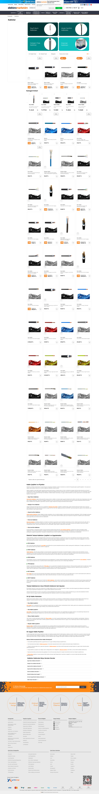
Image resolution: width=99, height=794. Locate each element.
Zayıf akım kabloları (31, 499)
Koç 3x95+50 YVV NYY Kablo (50, 205)
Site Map (40, 742)
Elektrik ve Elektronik (28, 13)
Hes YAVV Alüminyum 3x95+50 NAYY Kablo (67, 372)
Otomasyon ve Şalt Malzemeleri (20, 12)
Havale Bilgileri (41, 734)
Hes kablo (29, 611)
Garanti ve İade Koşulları (43, 728)
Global (72, 762)
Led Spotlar (25, 744)
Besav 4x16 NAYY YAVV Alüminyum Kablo (49, 84)
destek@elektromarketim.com (75, 727)
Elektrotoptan (27, 4)
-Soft (42, 792)
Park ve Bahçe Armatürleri (34, 772)
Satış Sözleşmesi (41, 738)
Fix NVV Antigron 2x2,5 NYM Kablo (66, 84)
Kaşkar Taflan (53, 770)
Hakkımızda (10, 4)
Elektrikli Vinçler (11, 756)
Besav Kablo (30, 82)
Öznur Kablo (73, 758)
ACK (51, 764)
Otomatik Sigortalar (27, 728)
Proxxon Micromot (54, 772)
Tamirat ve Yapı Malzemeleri (76, 13)
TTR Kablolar (10, 772)
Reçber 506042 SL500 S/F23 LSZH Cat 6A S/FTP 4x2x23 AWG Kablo (51, 173)
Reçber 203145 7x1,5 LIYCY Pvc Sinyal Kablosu (66, 472)
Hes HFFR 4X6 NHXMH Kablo (83, 338)
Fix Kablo (62, 82)
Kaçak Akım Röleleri (27, 726)
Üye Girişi (69, 7)
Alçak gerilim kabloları (32, 514)
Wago (72, 772)
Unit (51, 758)
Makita (51, 756)
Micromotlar (31, 768)
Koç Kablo (79, 171)
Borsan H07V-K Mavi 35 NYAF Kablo (66, 140)
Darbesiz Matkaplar (27, 730)
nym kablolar (83, 559)
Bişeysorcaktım (63, 649)
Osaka (72, 756)
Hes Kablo (46, 304)
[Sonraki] (90, 102)
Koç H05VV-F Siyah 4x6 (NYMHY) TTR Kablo (33, 273)
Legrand (72, 766)
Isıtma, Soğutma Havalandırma (84, 13)
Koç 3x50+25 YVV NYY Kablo (83, 272)
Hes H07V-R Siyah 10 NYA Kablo (66, 306)
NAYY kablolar (50, 580)
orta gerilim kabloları (66, 529)
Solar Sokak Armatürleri (13, 766)
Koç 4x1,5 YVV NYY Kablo (33, 239)
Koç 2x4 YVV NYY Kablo (49, 239)
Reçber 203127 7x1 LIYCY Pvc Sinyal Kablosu (83, 472)
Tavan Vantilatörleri (12, 762)
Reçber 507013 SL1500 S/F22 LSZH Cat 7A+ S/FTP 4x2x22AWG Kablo (67, 405)
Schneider (52, 754)
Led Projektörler (31, 756)
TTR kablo (46, 566)
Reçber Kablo (47, 171)
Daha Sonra (51, 8)
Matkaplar (62, 12)
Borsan (45, 138)
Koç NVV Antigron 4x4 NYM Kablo (50, 273)
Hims (51, 762)
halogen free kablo (53, 506)
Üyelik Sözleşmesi (42, 740)
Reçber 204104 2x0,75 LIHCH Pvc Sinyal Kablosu (50, 438)
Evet (59, 8)
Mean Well (73, 754)
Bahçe (9, 745)
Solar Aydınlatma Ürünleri (29, 738)
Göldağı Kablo (31, 138)
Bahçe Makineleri (27, 734)
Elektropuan (41, 724)
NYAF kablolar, (30, 551)
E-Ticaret (45, 792)
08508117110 (71, 724)
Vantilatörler (26, 742)
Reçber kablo (30, 625)
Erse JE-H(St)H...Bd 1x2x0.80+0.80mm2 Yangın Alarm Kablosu (83, 140)
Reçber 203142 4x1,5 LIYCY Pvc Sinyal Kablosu (83, 405)
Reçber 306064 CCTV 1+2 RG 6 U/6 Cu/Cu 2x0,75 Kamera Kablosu (83, 438)
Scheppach (52, 768)
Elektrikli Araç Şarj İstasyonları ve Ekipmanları (36, 12)
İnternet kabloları (31, 522)
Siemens (72, 760)
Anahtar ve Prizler (12, 768)
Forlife (72, 764)
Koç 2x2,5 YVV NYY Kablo (65, 205)
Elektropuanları (43, 644)
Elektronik (10, 747)
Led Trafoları (31, 766)
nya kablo (43, 545)
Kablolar (43, 12)
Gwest (51, 766)
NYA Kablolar (31, 764)
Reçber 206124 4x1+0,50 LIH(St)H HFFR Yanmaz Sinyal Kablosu (50, 472)
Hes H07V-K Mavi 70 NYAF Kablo (66, 339)
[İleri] (90, 480)
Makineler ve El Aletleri (13, 731)
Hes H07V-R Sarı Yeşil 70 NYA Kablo (83, 372)
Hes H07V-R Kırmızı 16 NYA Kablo (50, 339)
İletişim (15, 4)
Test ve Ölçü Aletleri (54, 13)
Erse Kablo (79, 138)
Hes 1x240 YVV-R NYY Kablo (34, 338)
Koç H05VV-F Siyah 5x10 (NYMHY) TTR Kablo (82, 173)
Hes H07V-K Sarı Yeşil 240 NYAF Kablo (51, 372)
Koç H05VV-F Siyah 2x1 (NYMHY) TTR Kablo (65, 239)
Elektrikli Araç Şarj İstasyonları (29, 722)
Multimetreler (11, 770)
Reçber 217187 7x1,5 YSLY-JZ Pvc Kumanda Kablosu (67, 173)
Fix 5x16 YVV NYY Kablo (82, 83)
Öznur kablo (49, 618)
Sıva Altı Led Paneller (12, 764)
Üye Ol (75, 7)
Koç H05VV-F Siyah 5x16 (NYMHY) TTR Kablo (33, 206)
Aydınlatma (13, 12)
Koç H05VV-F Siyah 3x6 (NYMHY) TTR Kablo (82, 206)
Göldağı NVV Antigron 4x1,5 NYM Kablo (34, 140)
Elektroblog (30, 654)
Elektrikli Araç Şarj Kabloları (29, 724)
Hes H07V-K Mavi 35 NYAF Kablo (82, 306)
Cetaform (73, 770)
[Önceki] (27, 102)
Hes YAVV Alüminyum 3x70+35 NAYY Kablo (51, 306)
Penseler (25, 736)
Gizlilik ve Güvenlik (42, 730)
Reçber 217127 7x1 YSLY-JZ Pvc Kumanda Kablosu (34, 472)
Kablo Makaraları (27, 732)
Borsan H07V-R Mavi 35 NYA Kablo (50, 140)
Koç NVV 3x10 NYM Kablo (33, 305)
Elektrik (9, 727)
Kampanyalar (34, 4)
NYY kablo (29, 573)
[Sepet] (78, 7)
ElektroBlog (21, 4)
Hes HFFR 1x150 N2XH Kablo (34, 405)
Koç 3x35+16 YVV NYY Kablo (83, 239)
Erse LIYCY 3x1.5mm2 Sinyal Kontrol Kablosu (34, 173)
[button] (30, 94)
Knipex (72, 768)
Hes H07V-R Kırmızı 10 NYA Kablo (34, 372)
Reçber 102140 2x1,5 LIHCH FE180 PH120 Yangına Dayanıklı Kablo (33, 438)
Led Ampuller (11, 758)
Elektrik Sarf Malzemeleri (33, 770)
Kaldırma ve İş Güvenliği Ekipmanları (68, 12)
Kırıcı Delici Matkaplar (33, 760)
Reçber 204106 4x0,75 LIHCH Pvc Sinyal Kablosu (66, 438)
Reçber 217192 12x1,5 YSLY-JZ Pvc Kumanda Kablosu (50, 405)
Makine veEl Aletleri (48, 13)
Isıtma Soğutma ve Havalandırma (12, 734)
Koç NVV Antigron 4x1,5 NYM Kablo (66, 273)
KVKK (39, 736)
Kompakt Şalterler (32, 754)
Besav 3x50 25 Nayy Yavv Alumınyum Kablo (33, 84)
